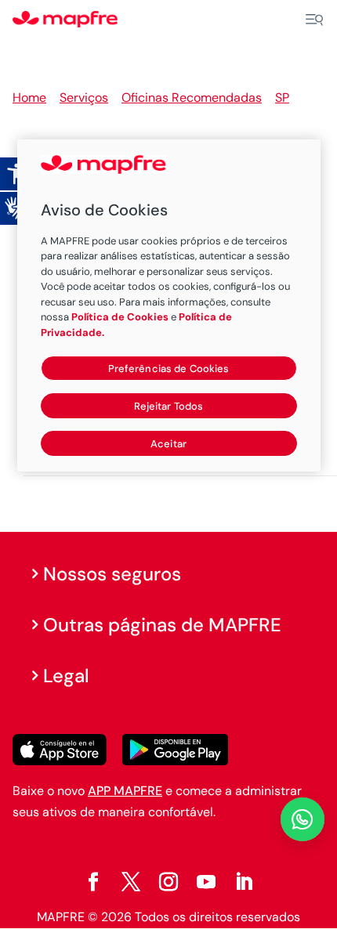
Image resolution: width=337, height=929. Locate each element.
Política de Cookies (119, 317)
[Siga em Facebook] (93, 882)
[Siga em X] (130, 882)
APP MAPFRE (125, 791)
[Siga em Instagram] (168, 882)
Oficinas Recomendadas (191, 97)
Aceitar (168, 443)
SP (282, 97)
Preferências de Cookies (169, 368)
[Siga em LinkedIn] (243, 882)
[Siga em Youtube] (206, 882)
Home (29, 97)
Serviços (84, 97)
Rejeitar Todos (169, 406)
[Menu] (314, 19)
